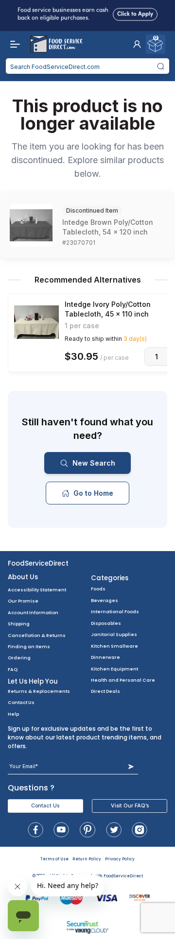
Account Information (33, 612)
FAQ (13, 669)
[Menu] (13, 44)
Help (13, 714)
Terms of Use (54, 859)
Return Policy (86, 859)
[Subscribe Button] (131, 766)
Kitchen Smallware (114, 646)
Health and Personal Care (123, 680)
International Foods (115, 611)
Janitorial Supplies (114, 634)
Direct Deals (105, 691)
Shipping (19, 623)
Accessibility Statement (37, 590)
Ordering (19, 657)
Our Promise (23, 601)
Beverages (104, 600)
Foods (98, 589)
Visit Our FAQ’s (130, 806)
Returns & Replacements (39, 691)
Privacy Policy (120, 859)
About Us (23, 577)
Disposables (106, 623)
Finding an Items (29, 646)
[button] (137, 44)
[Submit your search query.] (161, 66)
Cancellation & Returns (37, 635)
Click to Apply (135, 13)
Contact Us (21, 702)
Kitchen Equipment (114, 669)
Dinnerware (105, 657)
